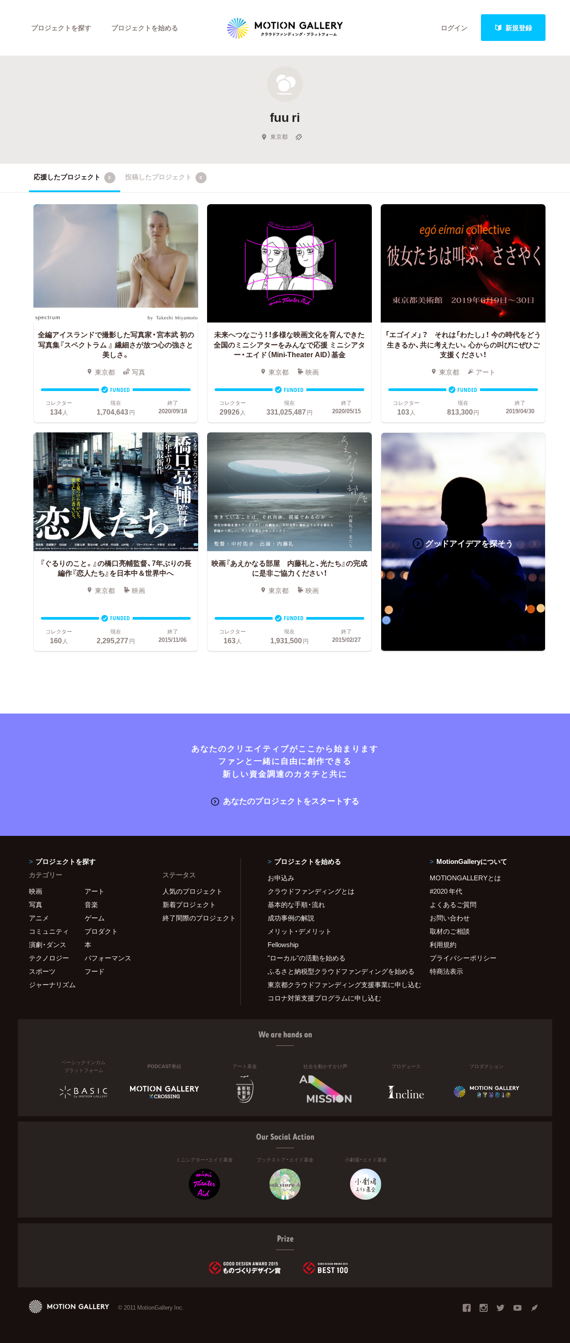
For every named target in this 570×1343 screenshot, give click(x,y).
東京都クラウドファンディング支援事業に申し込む (337, 984)
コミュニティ (49, 931)
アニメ (39, 918)
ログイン (454, 27)
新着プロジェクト (189, 904)
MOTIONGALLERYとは (465, 878)
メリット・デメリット (300, 931)
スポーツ (42, 971)
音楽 (91, 904)
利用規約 (443, 944)
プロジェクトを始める (144, 27)
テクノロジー (49, 958)
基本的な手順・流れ (296, 904)
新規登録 (518, 27)
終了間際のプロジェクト (196, 918)
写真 (35, 904)
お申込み (281, 878)
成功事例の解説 (291, 918)
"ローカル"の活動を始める (307, 958)
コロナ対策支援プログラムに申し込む (324, 998)
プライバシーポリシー (463, 958)
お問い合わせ (450, 918)
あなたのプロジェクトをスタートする (291, 801)
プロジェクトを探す (61, 27)
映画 (35, 891)
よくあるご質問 (453, 904)
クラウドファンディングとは (311, 891)
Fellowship (283, 944)
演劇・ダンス (47, 944)
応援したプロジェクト (72, 176)
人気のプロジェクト (193, 891)
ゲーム (95, 918)
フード (95, 971)
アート (95, 891)
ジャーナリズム (52, 984)
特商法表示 (446, 971)
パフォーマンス (108, 958)
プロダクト (101, 931)
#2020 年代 (446, 891)
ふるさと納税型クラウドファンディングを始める (337, 971)
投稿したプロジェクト (163, 176)
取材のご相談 (450, 931)
